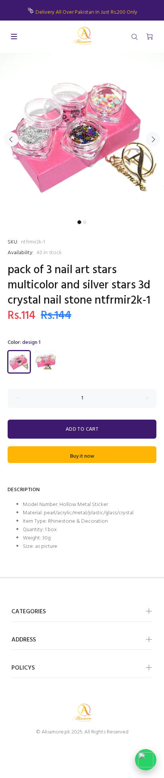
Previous (11, 139)
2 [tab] (85, 222)
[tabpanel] (82, 134)
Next (153, 139)
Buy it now (82, 456)
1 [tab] (79, 222)
